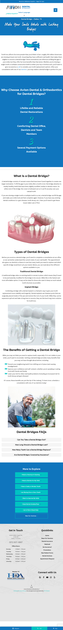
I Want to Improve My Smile (30, 498)
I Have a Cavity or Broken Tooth (30, 486)
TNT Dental (47, 591)
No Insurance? (47, 547)
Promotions (47, 550)
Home (47, 535)
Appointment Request (47, 559)
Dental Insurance (47, 541)
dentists (24, 69)
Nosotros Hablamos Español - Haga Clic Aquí (31, 1)
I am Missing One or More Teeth (30, 492)
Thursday (9, 556)
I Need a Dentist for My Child (31, 480)
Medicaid (47, 544)
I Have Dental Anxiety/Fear (30, 504)
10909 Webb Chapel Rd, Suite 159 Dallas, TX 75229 (15, 536)
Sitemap (15, 591)
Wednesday (9, 554)
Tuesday (8, 551)
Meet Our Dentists (47, 538)
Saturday (8, 561)
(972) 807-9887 (16, 542)
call (19, 67)
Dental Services (47, 556)
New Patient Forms (47, 553)
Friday (8, 559)
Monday (8, 549)
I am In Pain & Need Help (30, 510)
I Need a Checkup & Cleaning (31, 475)
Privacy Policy (22, 591)
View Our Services (30, 516)
